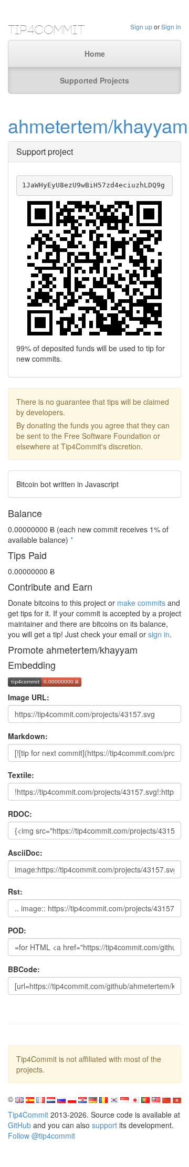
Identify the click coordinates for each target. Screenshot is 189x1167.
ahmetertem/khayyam (98, 125)
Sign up (141, 26)
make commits (141, 602)
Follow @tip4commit (41, 1135)
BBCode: (24, 969)
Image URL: (28, 697)
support (104, 1125)
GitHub (19, 1125)
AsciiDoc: (25, 852)
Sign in (171, 26)
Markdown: (28, 736)
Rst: (15, 891)
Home (95, 53)
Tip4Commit (28, 1114)
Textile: (21, 775)
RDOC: (20, 813)
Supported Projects (94, 80)
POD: (17, 930)
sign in (159, 634)
